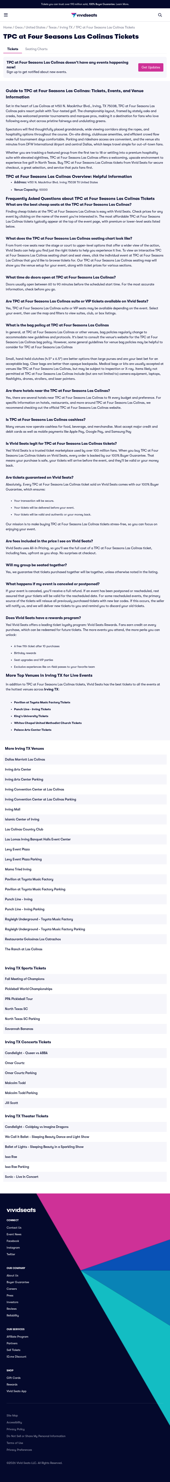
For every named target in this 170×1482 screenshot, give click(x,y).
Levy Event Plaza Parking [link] (23, 859)
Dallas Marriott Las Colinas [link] (25, 759)
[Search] (160, 15)
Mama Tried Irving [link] (18, 869)
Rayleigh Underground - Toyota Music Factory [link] (39, 919)
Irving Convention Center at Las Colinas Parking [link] (40, 799)
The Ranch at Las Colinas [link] (23, 949)
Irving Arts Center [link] (18, 769)
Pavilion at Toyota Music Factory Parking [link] (35, 889)
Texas (53, 27)
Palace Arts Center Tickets (32, 729)
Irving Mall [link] (12, 809)
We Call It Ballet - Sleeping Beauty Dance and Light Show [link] (47, 1137)
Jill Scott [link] (11, 1103)
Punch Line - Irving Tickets (32, 709)
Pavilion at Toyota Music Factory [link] (29, 879)
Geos (19, 27)
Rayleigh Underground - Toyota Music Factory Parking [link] (45, 929)
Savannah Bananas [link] (19, 1029)
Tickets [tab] (12, 49)
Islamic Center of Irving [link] (22, 819)
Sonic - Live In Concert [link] (21, 1177)
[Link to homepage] (85, 15)
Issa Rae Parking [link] (17, 1167)
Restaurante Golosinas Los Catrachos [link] (33, 939)
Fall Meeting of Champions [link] (24, 979)
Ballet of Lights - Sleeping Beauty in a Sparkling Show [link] (44, 1147)
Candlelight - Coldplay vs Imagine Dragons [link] (36, 1127)
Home (7, 27)
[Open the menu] (5, 14)
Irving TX (66, 27)
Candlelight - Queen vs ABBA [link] (26, 1053)
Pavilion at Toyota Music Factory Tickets (42, 702)
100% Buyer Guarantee (102, 4)
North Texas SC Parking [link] (22, 1019)
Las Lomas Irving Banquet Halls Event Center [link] (38, 839)
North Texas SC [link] (16, 1009)
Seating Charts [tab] (36, 49)
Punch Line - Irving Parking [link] (24, 909)
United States (35, 27)
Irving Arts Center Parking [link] (24, 779)
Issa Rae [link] (11, 1157)
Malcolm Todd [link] (15, 1083)
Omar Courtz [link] (14, 1063)
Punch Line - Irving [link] (18, 899)
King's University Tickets (31, 716)
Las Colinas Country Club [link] (24, 829)
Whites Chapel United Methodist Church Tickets (48, 723)
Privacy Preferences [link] (19, 1449)
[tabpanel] (85, 67)
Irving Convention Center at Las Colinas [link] (34, 789)
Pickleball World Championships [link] (28, 989)
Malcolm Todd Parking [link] (21, 1093)
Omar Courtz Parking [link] (20, 1073)
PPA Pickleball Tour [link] (19, 999)
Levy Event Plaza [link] (17, 849)
